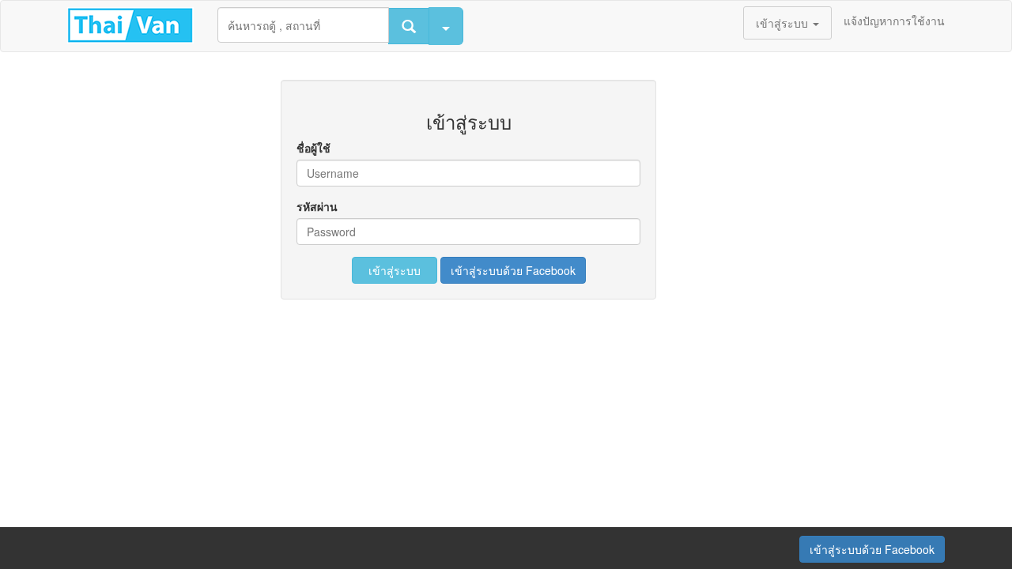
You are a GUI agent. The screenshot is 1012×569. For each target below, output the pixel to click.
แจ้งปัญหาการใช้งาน (894, 20)
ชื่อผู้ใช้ (313, 148)
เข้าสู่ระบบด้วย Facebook (513, 270)
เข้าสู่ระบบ (394, 270)
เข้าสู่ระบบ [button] (783, 23)
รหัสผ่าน (317, 206)
